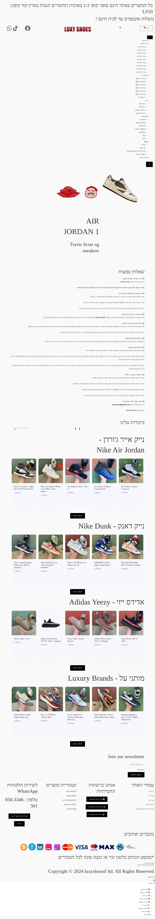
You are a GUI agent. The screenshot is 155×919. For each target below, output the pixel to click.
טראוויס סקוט (140, 123)
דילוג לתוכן (151, 877)
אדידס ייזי (144, 75)
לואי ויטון (142, 126)
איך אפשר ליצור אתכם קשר (131, 401)
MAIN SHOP (71, 809)
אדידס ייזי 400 (140, 85)
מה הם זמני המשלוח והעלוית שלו (130, 293)
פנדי (143, 135)
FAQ (146, 142)
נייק (146, 101)
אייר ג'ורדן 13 (140, 72)
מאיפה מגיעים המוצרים (133, 338)
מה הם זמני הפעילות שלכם (132, 279)
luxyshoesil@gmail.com (121, 404)
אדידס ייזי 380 (140, 82)
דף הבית (145, 41)
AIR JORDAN (71, 791)
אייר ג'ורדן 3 (141, 53)
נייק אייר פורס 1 (140, 110)
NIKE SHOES (71, 796)
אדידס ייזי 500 (140, 91)
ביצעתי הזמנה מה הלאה (133, 375)
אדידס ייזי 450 (140, 88)
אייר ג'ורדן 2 (141, 50)
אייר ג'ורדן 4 (141, 56)
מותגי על (145, 116)
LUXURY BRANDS (69, 800)
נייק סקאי (142, 107)
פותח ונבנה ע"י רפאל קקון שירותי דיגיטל (146, 864)
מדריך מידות (144, 157)
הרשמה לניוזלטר (136, 775)
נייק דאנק (142, 104)
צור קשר (142, 148)
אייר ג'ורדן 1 (141, 47)
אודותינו (151, 796)
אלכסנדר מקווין (140, 129)
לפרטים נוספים (100, 317)
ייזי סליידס (141, 97)
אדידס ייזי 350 (140, 78)
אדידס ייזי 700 (140, 94)
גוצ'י (143, 138)
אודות (143, 145)
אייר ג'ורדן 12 (140, 69)
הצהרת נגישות (140, 154)
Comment (141, 769)
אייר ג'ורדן (144, 44)
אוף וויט (142, 119)
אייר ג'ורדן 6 (141, 63)
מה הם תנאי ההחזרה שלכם (131, 323)
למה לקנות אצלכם (135, 347)
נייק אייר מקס (140, 113)
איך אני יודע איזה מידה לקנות (131, 314)
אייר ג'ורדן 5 (141, 59)
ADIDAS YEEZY (70, 804)
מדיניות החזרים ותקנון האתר (136, 151)
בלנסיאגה (142, 132)
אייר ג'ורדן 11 (140, 66)
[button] (77, 278)
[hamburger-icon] (150, 37)
